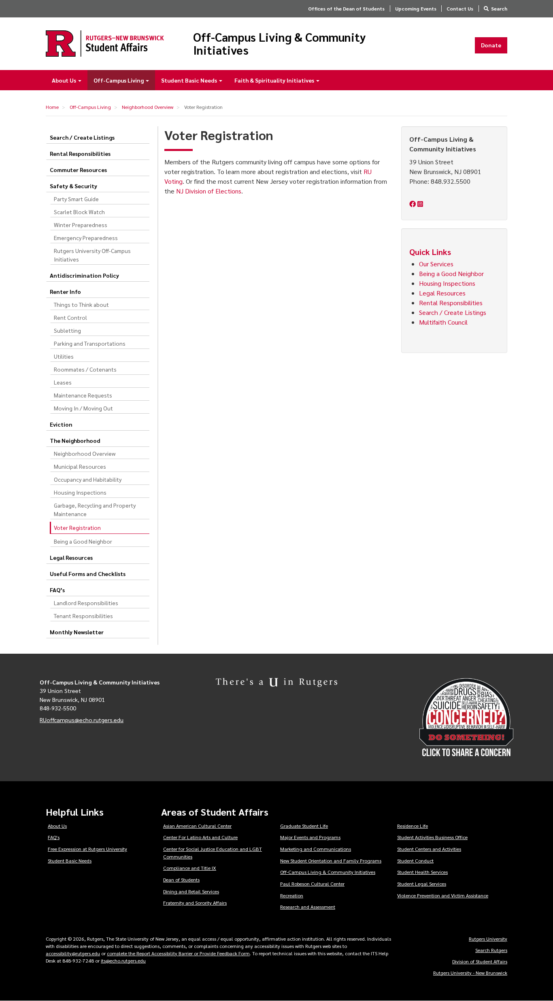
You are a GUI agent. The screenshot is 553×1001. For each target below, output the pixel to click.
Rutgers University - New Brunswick (470, 972)
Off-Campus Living (119, 80)
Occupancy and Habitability (87, 479)
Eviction (61, 424)
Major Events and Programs (310, 837)
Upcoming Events (415, 8)
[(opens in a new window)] (413, 204)
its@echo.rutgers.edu (123, 960)
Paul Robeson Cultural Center (312, 883)
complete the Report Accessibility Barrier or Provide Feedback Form (178, 953)
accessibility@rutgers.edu (73, 953)
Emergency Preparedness (86, 237)
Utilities (64, 356)
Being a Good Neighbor (83, 541)
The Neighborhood (75, 440)
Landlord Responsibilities (86, 602)
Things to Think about (81, 304)
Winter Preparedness (80, 224)
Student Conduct (415, 860)
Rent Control (70, 317)
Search (499, 8)
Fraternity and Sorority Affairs (195, 902)
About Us (64, 80)
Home (52, 107)
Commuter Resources (78, 169)
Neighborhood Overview (147, 107)
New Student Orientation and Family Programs (330, 860)
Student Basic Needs (189, 80)
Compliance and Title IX (189, 868)
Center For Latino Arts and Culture (200, 837)
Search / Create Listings (82, 137)
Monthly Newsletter (77, 631)
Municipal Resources (80, 466)
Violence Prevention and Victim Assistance (442, 895)
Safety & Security (73, 185)
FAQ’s (57, 589)
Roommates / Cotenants (85, 369)
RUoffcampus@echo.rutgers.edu (81, 719)
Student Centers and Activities (429, 849)
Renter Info (65, 291)
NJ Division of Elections (208, 191)
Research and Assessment (307, 906)
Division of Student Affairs (479, 961)
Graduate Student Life (304, 825)
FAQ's (54, 837)
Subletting (67, 330)
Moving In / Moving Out (83, 408)
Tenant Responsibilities (83, 615)
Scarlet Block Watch (79, 211)
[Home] (105, 43)
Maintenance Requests (83, 395)
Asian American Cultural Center (197, 825)
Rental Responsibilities (80, 153)
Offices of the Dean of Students (346, 8)
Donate (491, 45)
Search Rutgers (491, 950)
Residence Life (412, 825)
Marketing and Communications (315, 849)
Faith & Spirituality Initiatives (274, 80)
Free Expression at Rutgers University (87, 849)
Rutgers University (488, 938)
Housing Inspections (80, 492)
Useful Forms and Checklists (87, 573)
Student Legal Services (421, 883)
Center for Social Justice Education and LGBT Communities (212, 853)
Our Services (436, 263)
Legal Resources (71, 557)
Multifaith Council (444, 322)
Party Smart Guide (76, 198)
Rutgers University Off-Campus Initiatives (92, 255)
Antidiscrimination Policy (84, 275)
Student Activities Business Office (432, 837)
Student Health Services (422, 872)
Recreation (291, 895)
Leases (63, 382)
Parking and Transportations (89, 343)
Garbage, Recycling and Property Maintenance (95, 509)
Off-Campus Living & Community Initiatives (279, 43)
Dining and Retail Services (191, 891)
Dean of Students (181, 879)
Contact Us (460, 8)
